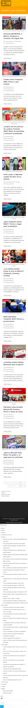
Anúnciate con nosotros (6, 491)
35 (20, 486)
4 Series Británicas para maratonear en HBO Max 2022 (15, 602)
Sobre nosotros (4, 682)
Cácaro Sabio (4, 644)
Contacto (3, 492)
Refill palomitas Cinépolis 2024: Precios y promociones (14, 319)
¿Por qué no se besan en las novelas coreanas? (13, 607)
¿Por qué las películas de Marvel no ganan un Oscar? (15, 574)
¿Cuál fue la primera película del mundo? (12, 668)
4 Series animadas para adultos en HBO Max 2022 (14, 600)
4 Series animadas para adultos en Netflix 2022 (13, 585)
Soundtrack (18, 41)
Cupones (3, 532)
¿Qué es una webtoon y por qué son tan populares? (14, 631)
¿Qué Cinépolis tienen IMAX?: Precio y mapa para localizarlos (13, 224)
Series (2, 576)
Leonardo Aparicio (9, 41)
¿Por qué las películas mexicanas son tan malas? (14, 543)
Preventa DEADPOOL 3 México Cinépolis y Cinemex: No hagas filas (13, 36)
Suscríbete (3, 684)
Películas (17, 182)
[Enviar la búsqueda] (2, 706)
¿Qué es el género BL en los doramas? (11, 638)
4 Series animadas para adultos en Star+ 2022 (13, 583)
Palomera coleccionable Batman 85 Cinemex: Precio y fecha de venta (13, 409)
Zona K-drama (4, 605)
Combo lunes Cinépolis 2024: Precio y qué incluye (13, 82)
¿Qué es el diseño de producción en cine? (12, 679)
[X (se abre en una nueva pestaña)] (2, 696)
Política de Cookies (5, 496)
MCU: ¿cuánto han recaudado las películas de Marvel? (15, 567)
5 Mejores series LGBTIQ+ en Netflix (11, 598)
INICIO (2, 530)
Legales (3, 688)
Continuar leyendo (8, 58)
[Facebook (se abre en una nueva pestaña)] (1, 698)
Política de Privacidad (5, 494)
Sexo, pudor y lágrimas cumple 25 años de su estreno (13, 177)
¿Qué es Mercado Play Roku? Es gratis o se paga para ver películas (13, 455)
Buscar (3, 528)
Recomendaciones (9, 88)
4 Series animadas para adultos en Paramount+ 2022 (15, 591)
